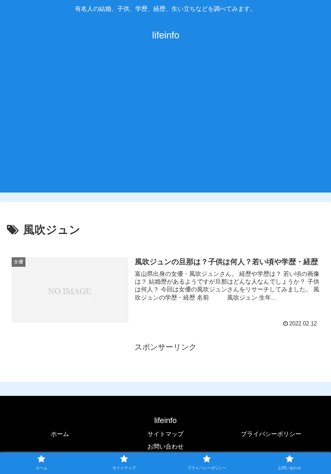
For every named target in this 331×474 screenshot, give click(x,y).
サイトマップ (165, 433)
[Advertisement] (165, 127)
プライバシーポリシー (271, 433)
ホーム (60, 433)
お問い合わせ (165, 446)
